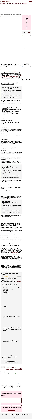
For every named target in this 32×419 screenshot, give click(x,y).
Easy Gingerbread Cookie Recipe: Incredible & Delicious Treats (4, 386)
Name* (2, 404)
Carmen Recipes (17, 417)
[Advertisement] (16, 9)
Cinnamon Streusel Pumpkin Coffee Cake (12, 76)
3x (20, 287)
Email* (12, 404)
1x (18, 287)
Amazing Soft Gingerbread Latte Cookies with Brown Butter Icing (11, 386)
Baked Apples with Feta (15, 252)
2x (19, 287)
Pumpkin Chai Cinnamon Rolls (8, 78)
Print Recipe (19, 281)
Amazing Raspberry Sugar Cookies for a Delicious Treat (19, 386)
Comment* (2, 397)
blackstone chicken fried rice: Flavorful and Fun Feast (26, 64)
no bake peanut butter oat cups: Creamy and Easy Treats (26, 48)
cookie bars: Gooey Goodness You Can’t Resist (26, 80)
